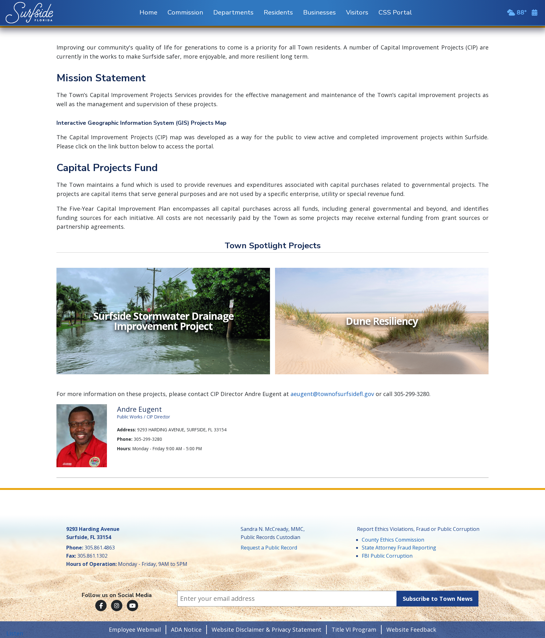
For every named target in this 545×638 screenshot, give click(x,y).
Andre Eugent (139, 409)
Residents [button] (278, 12)
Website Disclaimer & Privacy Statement (266, 629)
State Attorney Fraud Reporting (399, 547)
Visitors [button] (357, 12)
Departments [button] (233, 12)
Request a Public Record (269, 547)
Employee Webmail (135, 629)
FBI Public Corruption (387, 555)
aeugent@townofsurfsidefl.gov (332, 394)
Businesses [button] (319, 12)
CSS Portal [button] (395, 12)
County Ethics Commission (393, 539)
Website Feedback (411, 629)
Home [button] (148, 12)
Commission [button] (185, 12)
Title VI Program (353, 629)
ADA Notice (186, 629)
